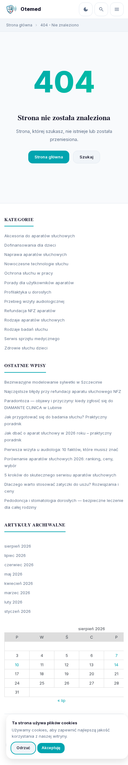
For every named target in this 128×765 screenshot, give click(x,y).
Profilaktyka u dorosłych (27, 291)
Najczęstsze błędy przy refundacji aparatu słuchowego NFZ (62, 391)
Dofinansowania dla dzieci (30, 245)
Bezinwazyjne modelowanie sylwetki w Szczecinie (53, 382)
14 (116, 664)
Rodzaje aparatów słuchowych (34, 319)
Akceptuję (51, 747)
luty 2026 (13, 601)
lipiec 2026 (15, 555)
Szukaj (87, 156)
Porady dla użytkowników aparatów (39, 282)
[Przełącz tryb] (86, 9)
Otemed (31, 9)
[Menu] (117, 9)
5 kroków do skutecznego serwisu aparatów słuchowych (60, 474)
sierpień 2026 (17, 546)
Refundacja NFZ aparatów (30, 310)
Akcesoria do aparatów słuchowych (39, 235)
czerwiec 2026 (19, 564)
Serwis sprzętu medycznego (32, 338)
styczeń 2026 (17, 611)
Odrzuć (23, 747)
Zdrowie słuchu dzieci (26, 347)
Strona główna (48, 156)
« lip (61, 700)
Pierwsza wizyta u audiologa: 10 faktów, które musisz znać (61, 449)
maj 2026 (13, 573)
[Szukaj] (101, 9)
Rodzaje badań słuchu (26, 329)
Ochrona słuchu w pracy (28, 273)
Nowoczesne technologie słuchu (36, 263)
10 (17, 664)
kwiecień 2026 (18, 583)
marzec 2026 (17, 592)
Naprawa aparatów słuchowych (35, 254)
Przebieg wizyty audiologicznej (34, 301)
